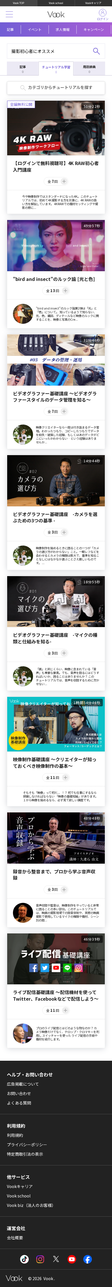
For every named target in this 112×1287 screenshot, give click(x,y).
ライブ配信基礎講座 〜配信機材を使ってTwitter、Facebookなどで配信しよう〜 (56, 995)
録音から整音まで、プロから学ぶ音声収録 (54, 874)
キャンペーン (94, 29)
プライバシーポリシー (27, 1144)
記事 (10, 29)
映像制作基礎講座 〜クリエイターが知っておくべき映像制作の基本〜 (54, 762)
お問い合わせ (19, 1093)
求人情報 (62, 29)
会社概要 (15, 1237)
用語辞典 (89, 69)
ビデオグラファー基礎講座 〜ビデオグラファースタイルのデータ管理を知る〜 (55, 396)
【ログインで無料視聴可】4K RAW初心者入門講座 (56, 166)
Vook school (56, 3)
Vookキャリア (93, 3)
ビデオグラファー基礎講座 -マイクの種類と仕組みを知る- (55, 638)
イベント (35, 29)
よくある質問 (19, 1103)
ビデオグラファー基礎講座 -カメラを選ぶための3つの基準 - (55, 517)
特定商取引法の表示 (25, 1154)
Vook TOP (18, 3)
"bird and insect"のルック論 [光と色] (54, 279)
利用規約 (15, 1135)
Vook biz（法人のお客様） (31, 1205)
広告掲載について (23, 1084)
